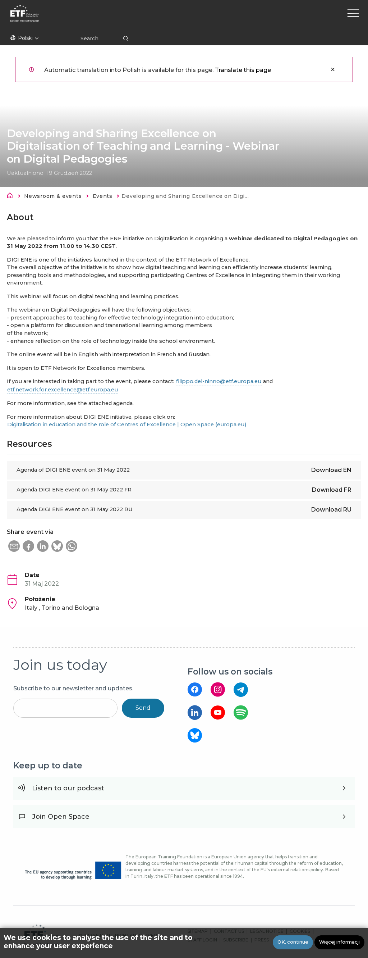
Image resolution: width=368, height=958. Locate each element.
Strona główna (12, 196)
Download (331, 470)
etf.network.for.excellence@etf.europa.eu (62, 389)
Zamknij (333, 69)
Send (143, 707)
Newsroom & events (53, 196)
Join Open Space (60, 817)
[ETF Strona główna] (83, 18)
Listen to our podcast (68, 788)
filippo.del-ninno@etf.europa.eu (218, 381)
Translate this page (243, 70)
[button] (14, 546)
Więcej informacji (339, 942)
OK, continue (292, 942)
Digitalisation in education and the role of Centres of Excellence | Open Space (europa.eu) (127, 424)
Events (102, 196)
